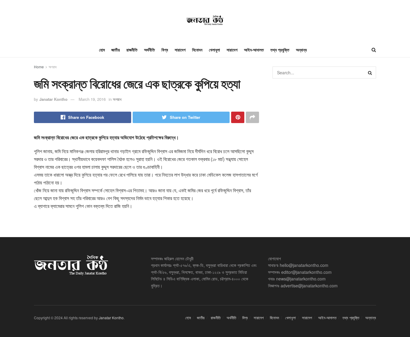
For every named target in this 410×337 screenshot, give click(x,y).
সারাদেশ (180, 50)
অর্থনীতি (149, 50)
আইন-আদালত (254, 50)
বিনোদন (197, 50)
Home (39, 66)
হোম (102, 50)
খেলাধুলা (214, 50)
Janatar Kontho (53, 99)
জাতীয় (115, 50)
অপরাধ (52, 66)
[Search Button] (370, 72)
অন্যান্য (301, 50)
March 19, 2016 (92, 99)
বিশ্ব (164, 50)
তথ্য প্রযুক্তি (279, 50)
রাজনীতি (131, 50)
